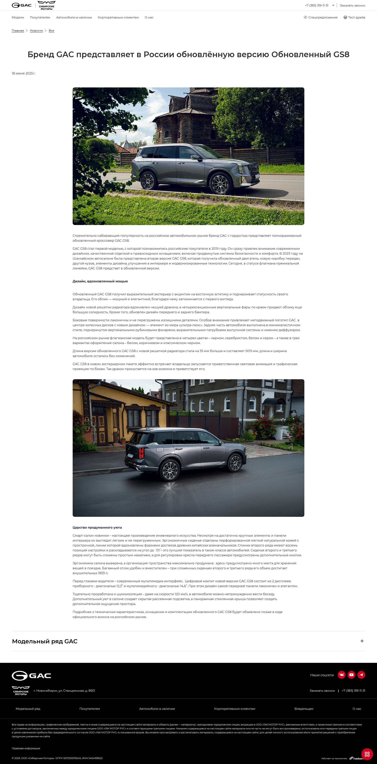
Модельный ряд (28, 709)
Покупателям (40, 17)
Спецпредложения (323, 17)
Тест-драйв (356, 17)
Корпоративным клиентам (118, 17)
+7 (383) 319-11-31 (353, 690)
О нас (149, 17)
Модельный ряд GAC (45, 641)
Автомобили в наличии (74, 17)
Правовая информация (26, 748)
